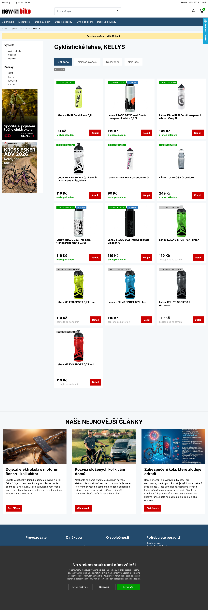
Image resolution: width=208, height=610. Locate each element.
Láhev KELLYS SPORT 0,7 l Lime (75, 302)
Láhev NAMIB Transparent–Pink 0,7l (129, 177)
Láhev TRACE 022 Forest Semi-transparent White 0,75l (127, 117)
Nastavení (104, 587)
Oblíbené (63, 61)
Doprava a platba (22, 2)
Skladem (12, 55)
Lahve (27, 28)
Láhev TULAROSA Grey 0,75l (177, 177)
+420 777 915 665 (197, 2)
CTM (10, 73)
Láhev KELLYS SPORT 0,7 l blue (127, 302)
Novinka (12, 58)
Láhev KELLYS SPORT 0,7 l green (179, 239)
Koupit (95, 133)
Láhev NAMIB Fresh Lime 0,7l (74, 115)
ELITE (11, 77)
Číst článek (14, 508)
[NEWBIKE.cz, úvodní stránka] (16, 11)
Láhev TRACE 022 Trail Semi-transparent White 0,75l (74, 241)
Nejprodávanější (87, 61)
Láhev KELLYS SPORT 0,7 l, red (75, 364)
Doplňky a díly (16, 28)
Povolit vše (128, 587)
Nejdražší (133, 61)
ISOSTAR (12, 81)
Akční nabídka (15, 51)
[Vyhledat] (117, 11)
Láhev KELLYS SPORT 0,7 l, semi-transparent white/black (76, 179)
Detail (198, 257)
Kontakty (6, 2)
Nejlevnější (112, 61)
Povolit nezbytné (80, 587)
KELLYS (58, 69)
